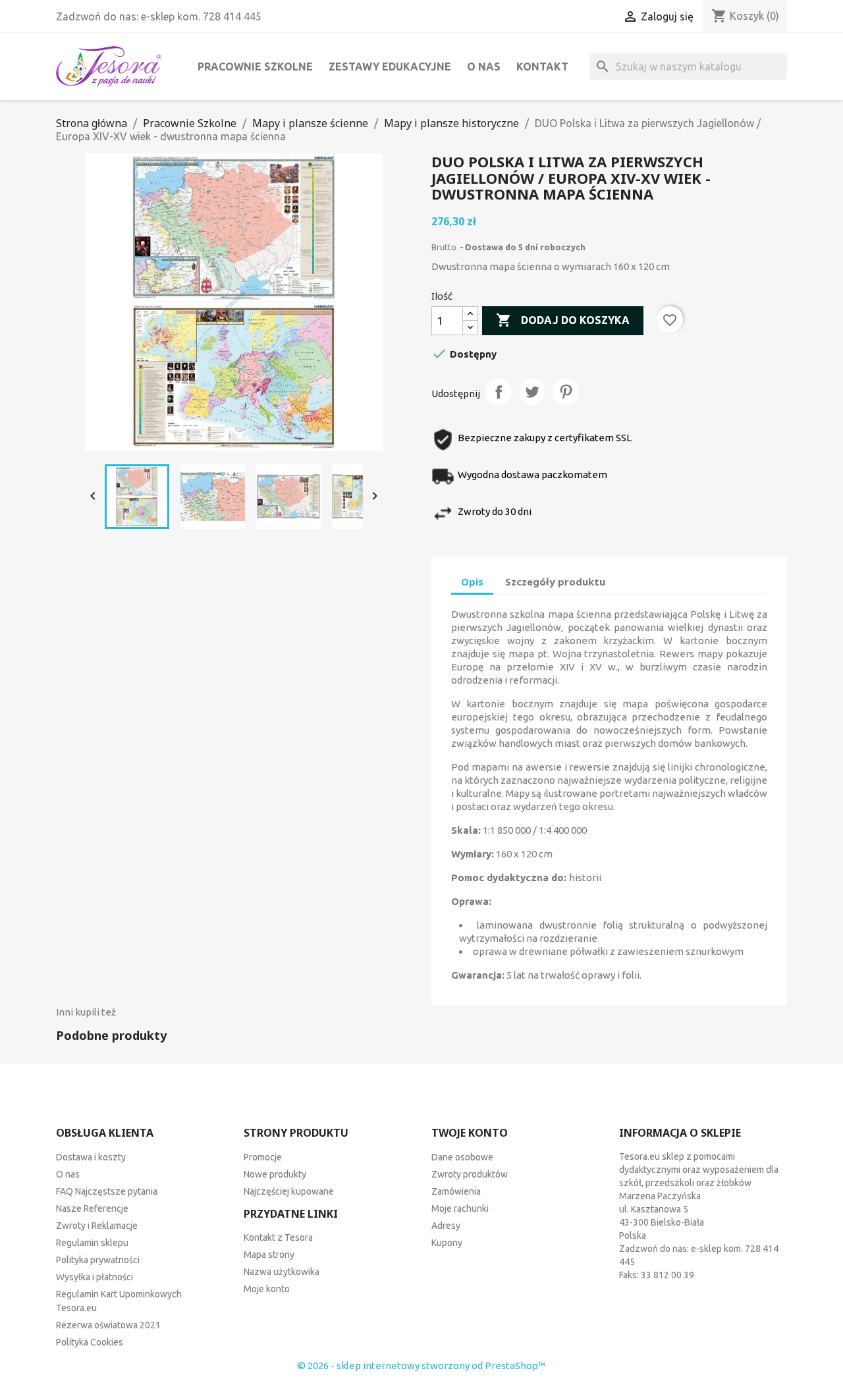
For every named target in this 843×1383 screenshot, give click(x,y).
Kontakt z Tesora (278, 1237)
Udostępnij (498, 392)
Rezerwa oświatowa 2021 (108, 1325)
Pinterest (566, 392)
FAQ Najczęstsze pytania (106, 1191)
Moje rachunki (460, 1208)
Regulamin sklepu (92, 1242)
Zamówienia (456, 1191)
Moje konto (267, 1289)
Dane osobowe (462, 1157)
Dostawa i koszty (91, 1157)
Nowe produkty (275, 1174)
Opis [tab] (472, 581)
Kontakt (542, 66)
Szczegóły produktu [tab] (555, 581)
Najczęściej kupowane (289, 1191)
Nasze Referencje (92, 1208)
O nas (484, 66)
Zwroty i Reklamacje (97, 1225)
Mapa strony (269, 1254)
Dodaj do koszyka (563, 320)
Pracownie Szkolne (255, 66)
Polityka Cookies (89, 1342)
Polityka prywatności (98, 1260)
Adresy (445, 1225)
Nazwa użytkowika (281, 1271)
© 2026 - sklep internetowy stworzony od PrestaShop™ (421, 1365)
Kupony (446, 1242)
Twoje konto (469, 1132)
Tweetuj (532, 392)
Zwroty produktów (469, 1174)
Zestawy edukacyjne (390, 66)
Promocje (263, 1157)
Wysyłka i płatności (94, 1277)
